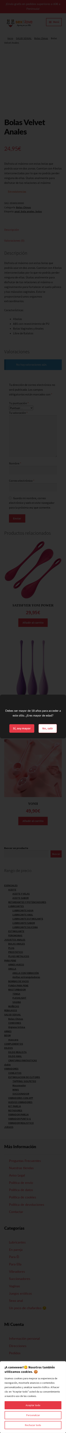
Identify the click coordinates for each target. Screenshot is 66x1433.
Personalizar (33, 1415)
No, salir (47, 728)
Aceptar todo (33, 1405)
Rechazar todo (33, 1425)
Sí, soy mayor (22, 728)
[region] (33, 1397)
